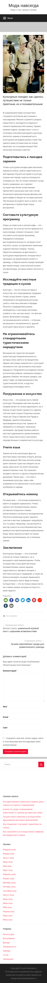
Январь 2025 (8, 878)
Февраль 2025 (9, 874)
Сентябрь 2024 (9, 891)
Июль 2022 (7, 915)
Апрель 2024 (8, 911)
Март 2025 (8, 870)
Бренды (6, 942)
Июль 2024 (8, 899)
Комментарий (10, 671)
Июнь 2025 (8, 862)
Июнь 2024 (8, 903)
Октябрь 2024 (9, 887)
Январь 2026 (8, 854)
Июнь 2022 (7, 920)
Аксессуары (8, 934)
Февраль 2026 (9, 849)
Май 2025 (7, 866)
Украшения (8, 959)
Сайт (5, 728)
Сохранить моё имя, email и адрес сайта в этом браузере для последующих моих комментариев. (23, 741)
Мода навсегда (24, 5)
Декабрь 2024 (9, 882)
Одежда (6, 951)
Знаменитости (9, 947)
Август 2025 (8, 858)
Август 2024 (8, 895)
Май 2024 (7, 907)
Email (6, 717)
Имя (5, 707)
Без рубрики (11, 616)
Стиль (5, 955)
